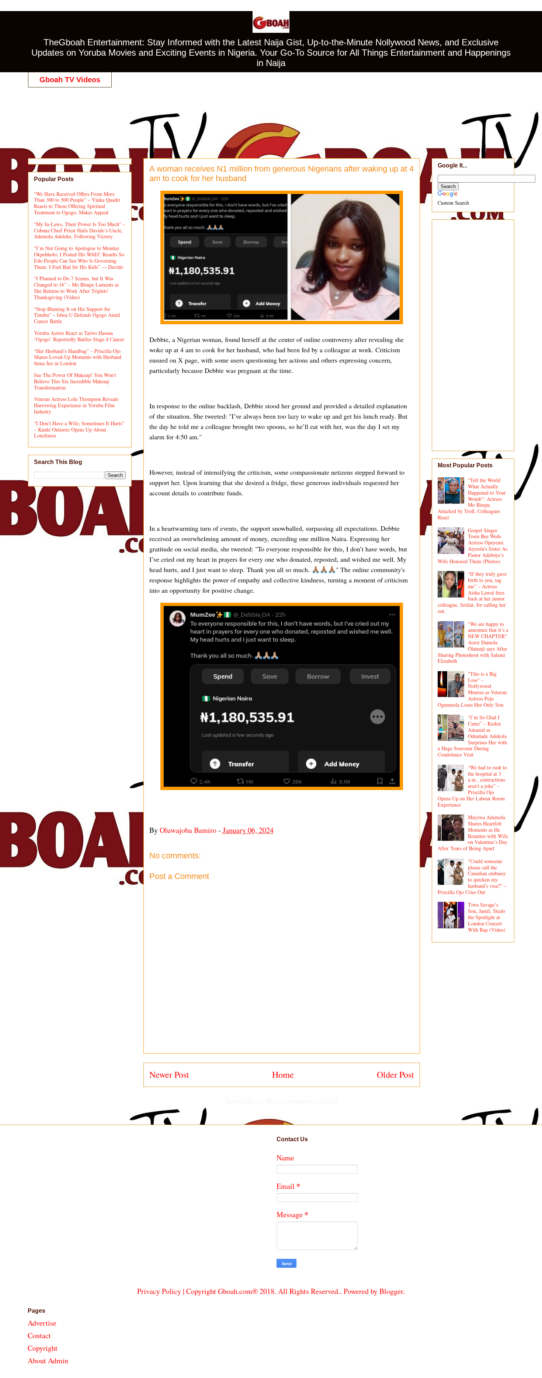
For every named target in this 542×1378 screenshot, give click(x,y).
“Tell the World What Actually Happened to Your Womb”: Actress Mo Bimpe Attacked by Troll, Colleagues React (472, 499)
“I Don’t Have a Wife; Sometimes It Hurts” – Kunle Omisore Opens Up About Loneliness (79, 429)
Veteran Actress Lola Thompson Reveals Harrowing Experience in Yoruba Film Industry (76, 405)
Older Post (395, 1074)
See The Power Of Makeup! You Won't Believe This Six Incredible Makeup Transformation (75, 381)
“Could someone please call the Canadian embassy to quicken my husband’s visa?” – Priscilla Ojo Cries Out (472, 877)
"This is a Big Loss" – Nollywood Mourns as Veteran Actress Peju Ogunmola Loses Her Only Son (472, 689)
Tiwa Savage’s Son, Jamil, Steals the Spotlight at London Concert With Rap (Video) (486, 917)
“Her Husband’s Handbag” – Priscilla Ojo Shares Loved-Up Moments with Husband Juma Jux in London (77, 357)
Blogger (391, 1291)
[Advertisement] (271, 115)
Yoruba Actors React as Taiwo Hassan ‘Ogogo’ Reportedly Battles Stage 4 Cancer (79, 336)
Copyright (43, 1348)
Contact (39, 1335)
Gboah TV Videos (69, 80)
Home (283, 1074)
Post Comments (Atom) (302, 1101)
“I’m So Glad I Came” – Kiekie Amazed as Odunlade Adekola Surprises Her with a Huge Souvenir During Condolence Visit (472, 736)
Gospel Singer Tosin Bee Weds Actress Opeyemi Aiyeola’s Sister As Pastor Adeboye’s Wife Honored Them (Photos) (473, 546)
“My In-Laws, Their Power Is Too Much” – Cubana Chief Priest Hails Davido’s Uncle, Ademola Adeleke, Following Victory (79, 230)
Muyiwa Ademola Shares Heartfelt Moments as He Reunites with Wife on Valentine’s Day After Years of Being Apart (473, 833)
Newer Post (169, 1074)
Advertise (42, 1323)
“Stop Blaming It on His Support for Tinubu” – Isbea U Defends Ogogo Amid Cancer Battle (77, 315)
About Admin (48, 1360)
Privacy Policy (159, 1291)
